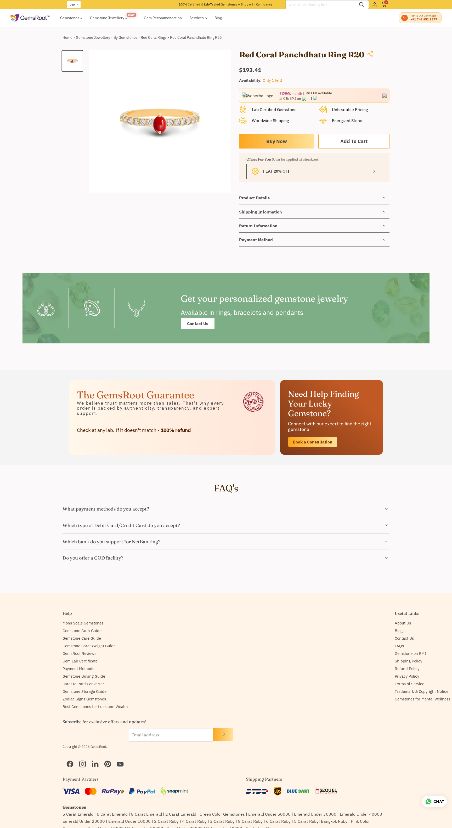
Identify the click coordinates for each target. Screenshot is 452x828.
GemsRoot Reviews (79, 653)
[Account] (374, 4)
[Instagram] (80, 757)
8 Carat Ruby (250, 821)
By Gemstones (126, 37)
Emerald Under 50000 (269, 814)
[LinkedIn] (93, 757)
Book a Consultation (312, 442)
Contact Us (197, 323)
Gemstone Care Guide (82, 638)
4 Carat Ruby (194, 821)
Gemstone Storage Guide (84, 691)
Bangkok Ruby (334, 821)
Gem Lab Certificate (80, 661)
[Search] (361, 5)
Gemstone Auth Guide (82, 630)
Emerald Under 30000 (315, 814)
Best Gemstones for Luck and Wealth (95, 706)
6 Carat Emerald (112, 814)
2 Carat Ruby (166, 821)
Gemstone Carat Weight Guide (89, 645)
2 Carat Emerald (180, 814)
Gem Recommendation (163, 17)
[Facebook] (67, 757)
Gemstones (70, 17)
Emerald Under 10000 (129, 821)
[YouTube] (118, 757)
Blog (218, 17)
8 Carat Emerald (146, 814)
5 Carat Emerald (78, 814)
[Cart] (384, 4)
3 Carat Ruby (222, 821)
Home (67, 37)
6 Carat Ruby (278, 821)
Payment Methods (78, 668)
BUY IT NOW (276, 141)
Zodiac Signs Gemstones (84, 699)
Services (197, 17)
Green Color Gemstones (222, 814)
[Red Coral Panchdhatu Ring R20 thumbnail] (72, 61)
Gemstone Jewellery (107, 17)
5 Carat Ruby (306, 821)
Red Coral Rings (154, 37)
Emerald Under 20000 (84, 821)
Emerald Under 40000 (361, 814)
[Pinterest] (105, 757)
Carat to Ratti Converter (83, 683)
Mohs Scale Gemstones (83, 623)
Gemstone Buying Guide (84, 676)
